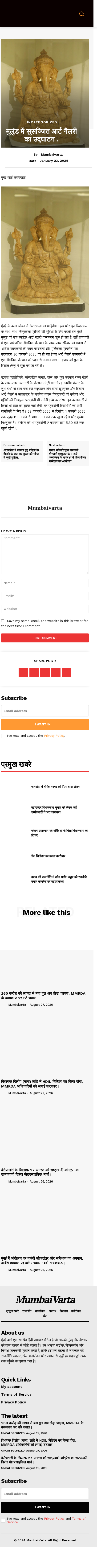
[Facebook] (23, 672)
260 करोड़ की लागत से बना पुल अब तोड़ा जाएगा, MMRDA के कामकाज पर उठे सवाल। (43, 995)
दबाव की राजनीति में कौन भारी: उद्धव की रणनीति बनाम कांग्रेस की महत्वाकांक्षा (59, 879)
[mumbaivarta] (45, 489)
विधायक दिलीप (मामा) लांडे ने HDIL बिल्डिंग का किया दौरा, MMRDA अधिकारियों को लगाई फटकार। (42, 1083)
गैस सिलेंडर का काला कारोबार (48, 856)
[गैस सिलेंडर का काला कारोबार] (14, 856)
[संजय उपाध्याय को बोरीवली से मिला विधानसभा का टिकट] (14, 833)
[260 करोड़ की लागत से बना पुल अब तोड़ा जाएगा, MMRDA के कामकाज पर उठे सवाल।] (45, 956)
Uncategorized (41, 122)
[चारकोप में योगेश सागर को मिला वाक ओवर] (14, 787)
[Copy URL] (66, 672)
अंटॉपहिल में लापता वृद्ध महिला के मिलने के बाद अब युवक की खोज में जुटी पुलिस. (21, 453)
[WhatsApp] (45, 672)
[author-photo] (4, 1004)
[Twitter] (34, 672)
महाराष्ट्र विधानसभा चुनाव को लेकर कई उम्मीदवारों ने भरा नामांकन (54, 809)
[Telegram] (56, 672)
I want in (43, 724)
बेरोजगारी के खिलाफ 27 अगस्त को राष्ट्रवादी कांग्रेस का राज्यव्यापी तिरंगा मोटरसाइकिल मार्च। (40, 1172)
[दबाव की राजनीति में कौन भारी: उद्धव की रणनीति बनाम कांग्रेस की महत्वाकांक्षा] (14, 879)
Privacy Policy (54, 735)
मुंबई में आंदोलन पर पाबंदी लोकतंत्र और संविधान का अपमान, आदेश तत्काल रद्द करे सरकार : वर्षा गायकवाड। (42, 1260)
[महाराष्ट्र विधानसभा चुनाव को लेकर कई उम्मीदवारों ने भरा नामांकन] (14, 810)
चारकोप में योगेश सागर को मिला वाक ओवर (55, 786)
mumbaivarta (52, 154)
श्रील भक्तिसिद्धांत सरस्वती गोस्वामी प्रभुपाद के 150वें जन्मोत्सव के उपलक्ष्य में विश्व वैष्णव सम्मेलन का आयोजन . (67, 455)
